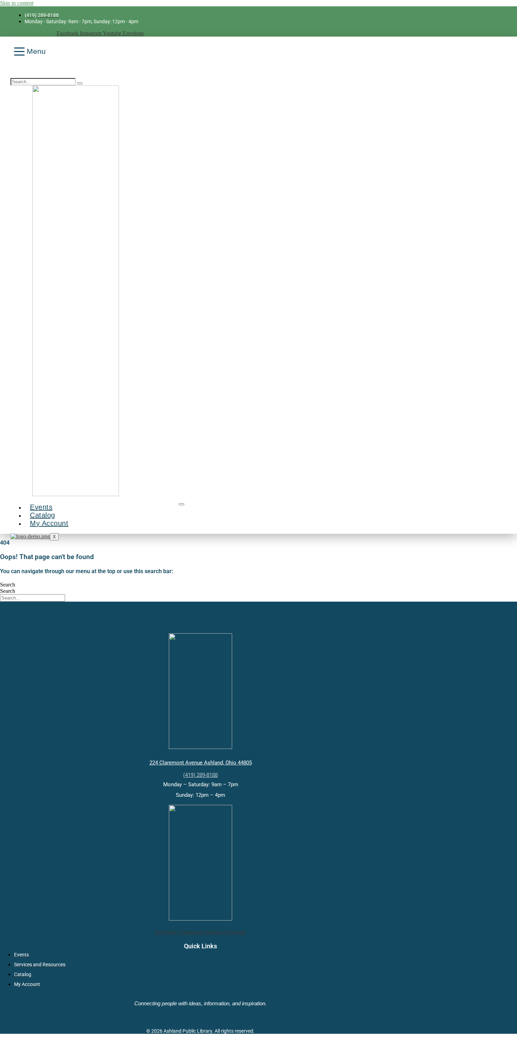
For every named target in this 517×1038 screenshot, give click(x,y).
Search (7, 585)
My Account (49, 523)
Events (41, 507)
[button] (13, 73)
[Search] (80, 83)
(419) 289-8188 (200, 775)
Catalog (42, 515)
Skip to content (16, 3)
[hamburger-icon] (181, 504)
